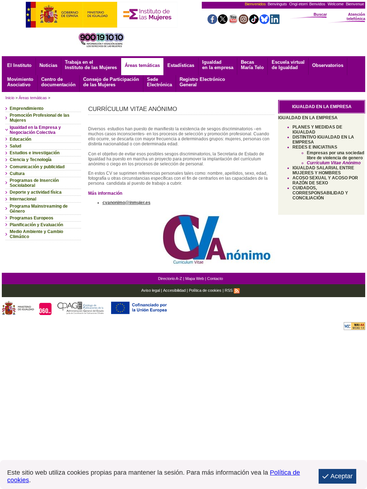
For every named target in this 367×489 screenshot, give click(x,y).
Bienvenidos (255, 4)
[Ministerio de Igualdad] (71, 26)
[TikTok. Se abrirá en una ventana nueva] (254, 22)
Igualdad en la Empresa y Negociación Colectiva (35, 130)
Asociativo (20, 82)
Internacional (23, 199)
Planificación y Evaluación (36, 224)
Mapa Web (194, 278)
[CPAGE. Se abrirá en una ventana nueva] (81, 313)
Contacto (215, 278)
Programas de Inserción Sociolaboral (34, 183)
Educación (20, 139)
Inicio (9, 98)
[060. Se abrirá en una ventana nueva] (46, 313)
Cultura (17, 173)
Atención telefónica (356, 16)
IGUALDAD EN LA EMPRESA (308, 117)
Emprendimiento (26, 108)
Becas (252, 64)
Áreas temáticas (142, 65)
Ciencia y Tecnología (31, 159)
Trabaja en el (91, 64)
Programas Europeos (31, 218)
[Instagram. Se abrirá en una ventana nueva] (243, 22)
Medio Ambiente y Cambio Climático (36, 234)
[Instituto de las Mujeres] (147, 26)
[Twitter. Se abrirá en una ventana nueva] (223, 22)
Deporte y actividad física (36, 192)
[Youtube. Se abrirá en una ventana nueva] (233, 22)
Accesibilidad (174, 290)
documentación (58, 82)
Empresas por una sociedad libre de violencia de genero (335, 155)
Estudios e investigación (34, 152)
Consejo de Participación (111, 82)
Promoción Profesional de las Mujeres (40, 118)
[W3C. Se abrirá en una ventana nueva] (354, 328)
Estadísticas (180, 65)
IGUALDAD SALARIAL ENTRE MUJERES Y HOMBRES (323, 170)
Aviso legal (150, 290)
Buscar (320, 14)
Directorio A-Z (170, 278)
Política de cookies (205, 290)
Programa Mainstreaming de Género (39, 209)
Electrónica (159, 82)
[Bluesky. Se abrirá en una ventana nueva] (264, 22)
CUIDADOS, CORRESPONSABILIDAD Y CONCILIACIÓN (320, 192)
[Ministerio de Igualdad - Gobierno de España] (18, 313)
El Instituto (19, 65)
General (202, 82)
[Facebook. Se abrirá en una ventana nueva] (212, 22)
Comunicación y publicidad (37, 166)
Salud (15, 146)
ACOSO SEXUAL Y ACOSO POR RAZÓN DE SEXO (325, 180)
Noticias (48, 65)
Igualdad (217, 64)
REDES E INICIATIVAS (314, 147)
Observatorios (327, 65)
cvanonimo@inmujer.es (127, 202)
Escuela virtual (288, 64)
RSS (229, 290)
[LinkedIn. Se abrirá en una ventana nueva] (275, 22)
